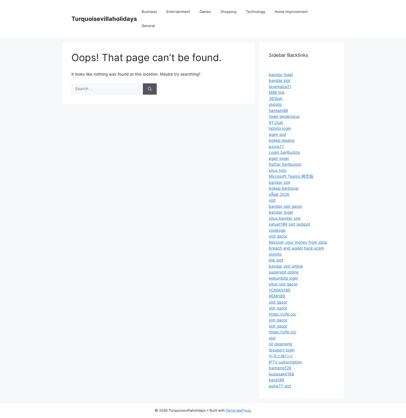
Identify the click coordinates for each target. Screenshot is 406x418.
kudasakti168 (281, 374)
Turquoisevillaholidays (104, 18)
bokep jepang (281, 140)
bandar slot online (286, 266)
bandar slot (279, 80)
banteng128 (280, 368)
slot (272, 200)
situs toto (277, 170)
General (148, 25)
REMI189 (277, 296)
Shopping (228, 11)
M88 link (277, 92)
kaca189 (276, 380)
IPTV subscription (285, 362)
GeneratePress (238, 410)
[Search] (150, 89)
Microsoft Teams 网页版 (291, 176)
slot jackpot (299, 224)
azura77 (276, 146)
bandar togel (281, 74)
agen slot (277, 134)
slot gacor (278, 236)
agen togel (279, 158)
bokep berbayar (284, 188)
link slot (276, 260)
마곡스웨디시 (281, 356)
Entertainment (178, 11)
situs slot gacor (283, 284)
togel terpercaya (284, 116)
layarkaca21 (280, 86)
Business (149, 11)
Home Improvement (291, 11)
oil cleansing (280, 344)
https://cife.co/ (282, 314)
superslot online (284, 272)
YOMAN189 (279, 290)
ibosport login (282, 350)
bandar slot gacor (285, 206)
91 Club (276, 122)
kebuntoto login (283, 278)
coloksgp (277, 230)
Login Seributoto (284, 152)
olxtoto (275, 104)
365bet (276, 98)
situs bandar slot (285, 218)
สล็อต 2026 (279, 194)
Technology (255, 11)
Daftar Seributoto (285, 164)
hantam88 (278, 110)
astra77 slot (280, 386)
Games (205, 11)
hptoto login (280, 128)
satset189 (278, 224)
